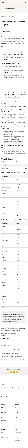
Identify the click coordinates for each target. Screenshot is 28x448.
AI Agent (16, 417)
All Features (3, 422)
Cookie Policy (17, 437)
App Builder (3, 409)
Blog (16, 409)
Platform (3, 407)
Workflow (3, 415)
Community (17, 407)
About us (3, 432)
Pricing (2, 435)
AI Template (17, 415)
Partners (16, 412)
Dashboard (3, 417)
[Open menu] (25, 2)
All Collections (4, 16)
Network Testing (4, 437)
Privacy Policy (18, 432)
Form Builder (4, 412)
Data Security (17, 440)
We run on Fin (5, 396)
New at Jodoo (11, 16)
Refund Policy (17, 442)
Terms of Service (18, 435)
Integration (3, 420)
